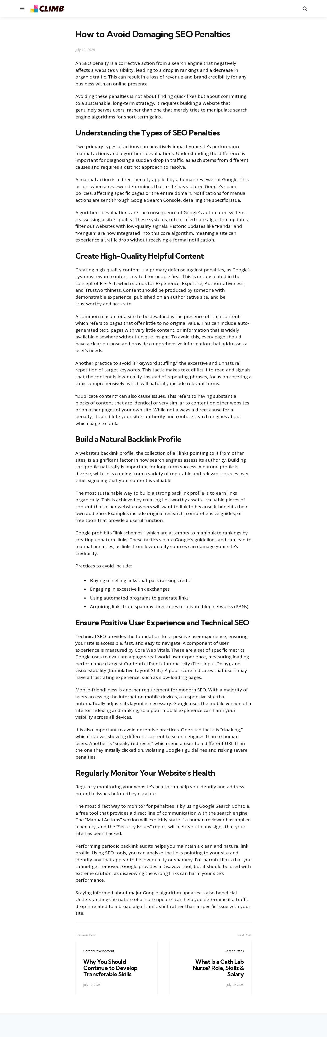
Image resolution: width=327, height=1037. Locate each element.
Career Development (98, 951)
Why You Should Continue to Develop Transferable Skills (110, 968)
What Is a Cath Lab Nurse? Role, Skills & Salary (218, 968)
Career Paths (234, 951)
